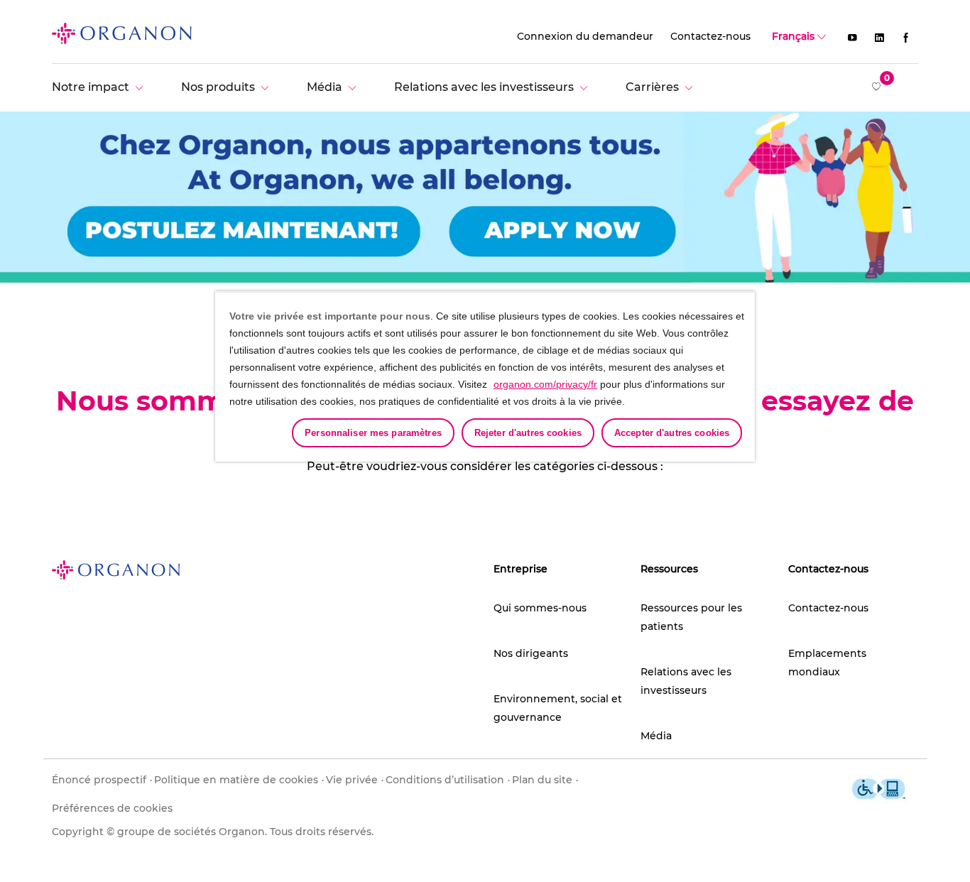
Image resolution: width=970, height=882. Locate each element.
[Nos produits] (228, 87)
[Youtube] (852, 37)
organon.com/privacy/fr (545, 384)
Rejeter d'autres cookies (528, 433)
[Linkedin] (879, 37)
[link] (122, 32)
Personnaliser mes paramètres (373, 433)
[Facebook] (906, 37)
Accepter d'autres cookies (671, 433)
